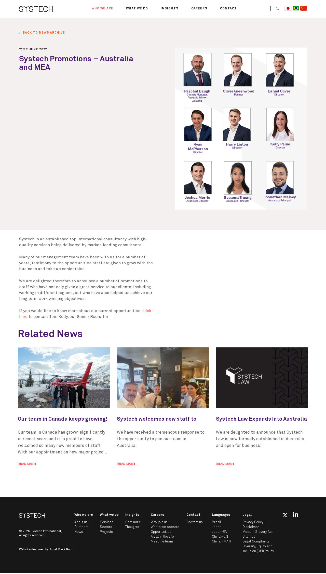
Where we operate (165, 527)
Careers (199, 8)
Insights (170, 8)
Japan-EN (219, 532)
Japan (216, 527)
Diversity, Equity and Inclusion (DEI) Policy (258, 549)
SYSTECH (36, 9)
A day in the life (162, 536)
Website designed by (46, 549)
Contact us (194, 522)
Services (106, 522)
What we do (137, 8)
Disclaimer (250, 527)
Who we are (103, 8)
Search (277, 8)
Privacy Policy (252, 522)
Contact (228, 8)
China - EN (220, 536)
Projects (106, 532)
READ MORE (27, 463)
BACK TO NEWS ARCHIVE (44, 32)
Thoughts (132, 527)
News (78, 532)
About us (81, 522)
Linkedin (295, 514)
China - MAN (221, 541)
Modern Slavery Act (257, 532)
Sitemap (248, 536)
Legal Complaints (255, 541)
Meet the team (162, 541)
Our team (81, 527)
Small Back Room (61, 549)
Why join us (159, 522)
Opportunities (161, 532)
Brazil (216, 522)
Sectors (106, 527)
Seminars (132, 522)
